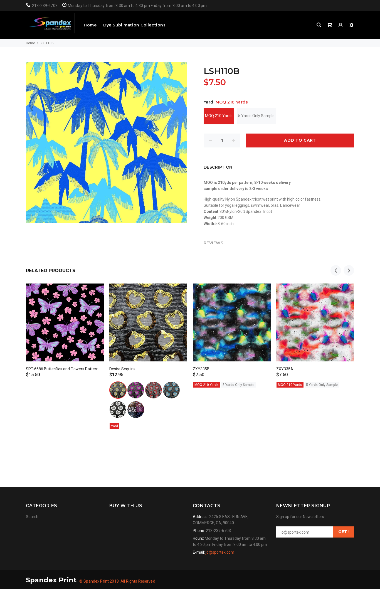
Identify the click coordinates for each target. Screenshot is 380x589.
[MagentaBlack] (135, 390)
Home (90, 25)
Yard (114, 426)
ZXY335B (201, 369)
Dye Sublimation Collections (134, 25)
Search (32, 516)
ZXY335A (284, 369)
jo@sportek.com (220, 552)
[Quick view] (94, 292)
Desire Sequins (122, 369)
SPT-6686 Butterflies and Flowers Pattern (62, 369)
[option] (65, 325)
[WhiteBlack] (118, 409)
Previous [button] (335, 270)
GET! (343, 531)
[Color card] (135, 409)
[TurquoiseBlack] (171, 390)
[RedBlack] (153, 390)
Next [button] (349, 270)
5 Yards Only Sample (256, 116)
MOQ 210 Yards (219, 116)
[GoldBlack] (118, 390)
